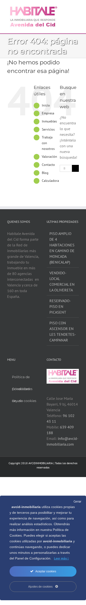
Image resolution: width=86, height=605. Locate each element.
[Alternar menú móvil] (77, 7)
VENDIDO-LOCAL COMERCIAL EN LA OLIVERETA (62, 281)
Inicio (46, 105)
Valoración (49, 156)
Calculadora (50, 180)
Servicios (48, 129)
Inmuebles (49, 121)
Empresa (48, 113)
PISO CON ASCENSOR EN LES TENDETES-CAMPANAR (62, 331)
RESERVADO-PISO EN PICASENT (60, 306)
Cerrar (77, 501)
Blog (45, 173)
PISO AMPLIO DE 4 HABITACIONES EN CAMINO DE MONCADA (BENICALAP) (62, 247)
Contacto (48, 165)
